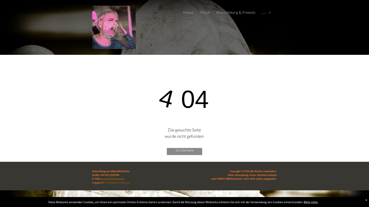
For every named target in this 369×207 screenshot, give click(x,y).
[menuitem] (188, 12)
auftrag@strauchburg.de (117, 182)
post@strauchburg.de (112, 178)
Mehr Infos (311, 202)
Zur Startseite (184, 150)
